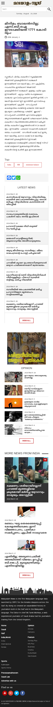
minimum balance (32, 165)
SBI (18, 165)
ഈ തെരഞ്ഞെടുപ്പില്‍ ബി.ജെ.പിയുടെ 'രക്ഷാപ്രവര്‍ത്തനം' (35, 417)
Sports (4, 661)
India (9, 165)
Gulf (3, 633)
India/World (6, 637)
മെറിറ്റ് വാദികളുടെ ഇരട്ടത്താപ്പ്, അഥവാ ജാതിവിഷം (34, 391)
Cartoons (31, 632)
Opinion (31, 625)
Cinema (30, 650)
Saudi (3, 629)
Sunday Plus (32, 641)
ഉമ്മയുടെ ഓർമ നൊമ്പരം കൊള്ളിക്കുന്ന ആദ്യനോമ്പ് (36, 404)
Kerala (3, 647)
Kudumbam (32, 653)
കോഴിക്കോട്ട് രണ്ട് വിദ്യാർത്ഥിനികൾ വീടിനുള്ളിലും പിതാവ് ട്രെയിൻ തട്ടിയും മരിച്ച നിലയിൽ (26, 277)
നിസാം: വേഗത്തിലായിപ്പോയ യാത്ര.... (34, 430)
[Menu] (3, 3)
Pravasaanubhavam (9, 673)
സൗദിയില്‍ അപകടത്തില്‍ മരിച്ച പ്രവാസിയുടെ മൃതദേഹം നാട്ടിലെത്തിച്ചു (24, 292)
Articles (30, 629)
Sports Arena (6, 668)
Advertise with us (8, 681)
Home (3, 625)
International (6, 644)
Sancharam (32, 656)
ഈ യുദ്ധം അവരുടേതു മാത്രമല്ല (35, 377)
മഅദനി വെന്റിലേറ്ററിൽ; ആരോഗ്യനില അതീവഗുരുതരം (23, 239)
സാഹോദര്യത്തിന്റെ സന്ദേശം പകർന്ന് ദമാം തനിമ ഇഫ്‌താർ (22, 215)
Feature (31, 637)
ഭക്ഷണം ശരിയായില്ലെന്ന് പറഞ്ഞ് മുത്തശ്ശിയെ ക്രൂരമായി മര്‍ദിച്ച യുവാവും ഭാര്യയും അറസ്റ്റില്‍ (24, 306)
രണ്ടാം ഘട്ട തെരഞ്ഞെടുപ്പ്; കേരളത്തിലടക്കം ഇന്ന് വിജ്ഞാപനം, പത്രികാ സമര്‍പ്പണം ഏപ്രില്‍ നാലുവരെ (26, 528)
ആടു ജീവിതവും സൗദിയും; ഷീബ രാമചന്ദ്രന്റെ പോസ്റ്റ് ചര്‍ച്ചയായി (24, 251)
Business (31, 647)
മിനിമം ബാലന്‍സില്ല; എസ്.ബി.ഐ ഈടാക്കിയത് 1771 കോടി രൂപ (25, 28)
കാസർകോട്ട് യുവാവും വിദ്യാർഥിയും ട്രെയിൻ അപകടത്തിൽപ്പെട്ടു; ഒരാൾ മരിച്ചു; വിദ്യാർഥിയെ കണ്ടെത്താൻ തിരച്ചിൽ (26, 201)
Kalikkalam (5, 665)
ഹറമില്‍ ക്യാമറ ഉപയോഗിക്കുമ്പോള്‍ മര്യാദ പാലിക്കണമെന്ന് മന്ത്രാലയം (26, 264)
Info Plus (31, 644)
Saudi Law (5, 677)
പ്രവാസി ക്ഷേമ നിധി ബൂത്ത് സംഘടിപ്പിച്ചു (21, 227)
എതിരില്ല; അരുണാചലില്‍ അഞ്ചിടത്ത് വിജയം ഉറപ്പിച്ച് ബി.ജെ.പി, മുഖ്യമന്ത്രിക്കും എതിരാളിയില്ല (23, 561)
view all (26, 320)
